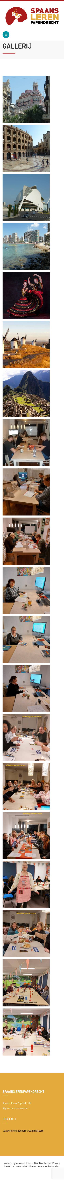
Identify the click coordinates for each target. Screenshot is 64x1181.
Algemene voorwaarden (16, 1108)
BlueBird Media (42, 1163)
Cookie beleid (20, 1166)
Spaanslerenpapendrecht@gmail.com (23, 1130)
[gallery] (26, 99)
